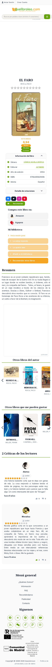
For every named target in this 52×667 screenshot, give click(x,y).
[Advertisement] (26, 50)
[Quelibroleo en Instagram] (19, 199)
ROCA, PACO (26, 83)
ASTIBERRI (40, 167)
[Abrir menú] (47, 16)
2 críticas (26, 150)
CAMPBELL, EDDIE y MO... (30, 442)
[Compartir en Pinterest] (24, 199)
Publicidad (26, 599)
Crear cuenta (22, 2)
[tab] (26, 156)
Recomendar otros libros (23, 260)
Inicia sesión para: (17, 235)
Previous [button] (2, 380)
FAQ (26, 590)
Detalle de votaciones (25, 191)
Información (26, 586)
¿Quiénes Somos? (26, 582)
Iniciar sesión (9, 2)
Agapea (19, 222)
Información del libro (24, 156)
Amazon (19, 216)
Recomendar (18, 204)
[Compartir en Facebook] (8, 199)
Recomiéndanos (26, 595)
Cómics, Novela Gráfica (34, 162)
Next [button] (49, 380)
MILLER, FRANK (11, 442)
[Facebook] (10, 618)
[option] (11, 375)
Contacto (26, 603)
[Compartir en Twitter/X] (13, 199)
